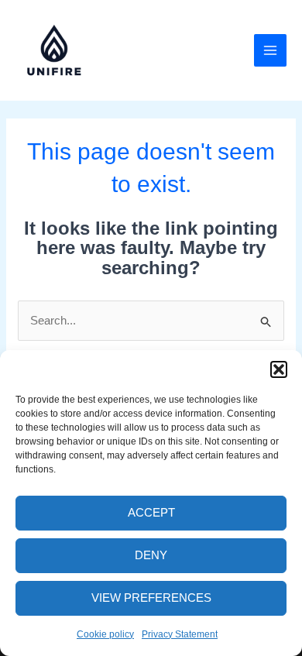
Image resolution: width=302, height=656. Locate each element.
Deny (151, 555)
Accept (151, 512)
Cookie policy (105, 634)
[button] (279, 369)
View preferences (151, 597)
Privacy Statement (180, 634)
